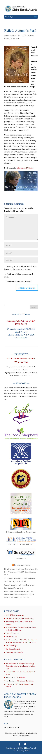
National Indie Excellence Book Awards (21, 532)
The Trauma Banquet (13, 649)
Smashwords (21, 558)
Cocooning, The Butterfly (14, 652)
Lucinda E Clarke (12, 672)
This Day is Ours (11, 636)
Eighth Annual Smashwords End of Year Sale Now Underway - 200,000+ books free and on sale (21, 572)
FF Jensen (9, 684)
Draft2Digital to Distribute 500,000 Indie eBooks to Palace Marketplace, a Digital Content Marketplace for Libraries (19, 594)
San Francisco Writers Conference (21, 544)
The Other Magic (11, 645)
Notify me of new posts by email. (19, 281)
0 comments (15, 38)
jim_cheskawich (11, 663)
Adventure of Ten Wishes (25, 681)
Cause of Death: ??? (12, 633)
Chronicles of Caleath (25, 168)
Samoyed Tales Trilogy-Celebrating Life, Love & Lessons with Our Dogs (20, 666)
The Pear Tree (20, 677)
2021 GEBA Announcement (15, 615)
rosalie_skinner (11, 35)
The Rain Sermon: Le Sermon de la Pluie (19, 618)
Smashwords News (22, 564)
